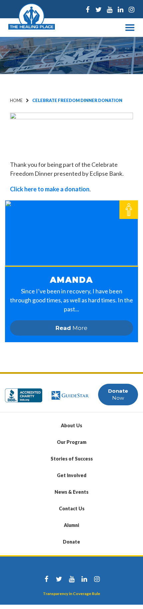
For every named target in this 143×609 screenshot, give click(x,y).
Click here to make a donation (49, 189)
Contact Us (71, 508)
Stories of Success (72, 458)
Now (118, 394)
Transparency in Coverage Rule (71, 593)
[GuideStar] (70, 392)
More (71, 328)
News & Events (71, 492)
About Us (71, 425)
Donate (71, 542)
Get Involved (71, 475)
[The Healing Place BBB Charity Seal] (23, 392)
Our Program (71, 442)
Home (16, 100)
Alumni (71, 525)
